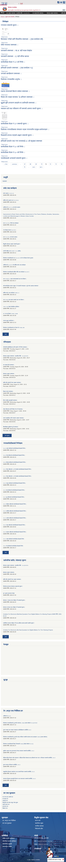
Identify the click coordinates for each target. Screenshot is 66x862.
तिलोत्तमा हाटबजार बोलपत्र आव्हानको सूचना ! (13, 586)
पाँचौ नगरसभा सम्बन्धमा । (9, 45)
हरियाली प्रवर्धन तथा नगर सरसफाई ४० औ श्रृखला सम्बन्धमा (21, 141)
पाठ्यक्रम (5, 181)
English (16, 3)
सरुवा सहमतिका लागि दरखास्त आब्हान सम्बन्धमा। (13, 418)
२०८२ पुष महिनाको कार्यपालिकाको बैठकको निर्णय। (14, 497)
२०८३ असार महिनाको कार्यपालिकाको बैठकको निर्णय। (14, 448)
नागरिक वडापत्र (39, 826)
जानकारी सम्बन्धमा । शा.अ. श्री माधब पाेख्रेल (16, 50)
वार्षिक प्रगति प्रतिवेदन (8, 838)
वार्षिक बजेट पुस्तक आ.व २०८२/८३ (10, 200)
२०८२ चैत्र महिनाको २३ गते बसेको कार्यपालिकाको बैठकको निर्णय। (17, 469)
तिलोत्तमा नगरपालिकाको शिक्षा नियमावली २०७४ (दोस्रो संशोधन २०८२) (18, 743)
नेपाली (21, 3)
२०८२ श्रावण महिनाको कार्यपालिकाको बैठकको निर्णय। (14, 532)
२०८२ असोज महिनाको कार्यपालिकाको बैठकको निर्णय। (14, 518)
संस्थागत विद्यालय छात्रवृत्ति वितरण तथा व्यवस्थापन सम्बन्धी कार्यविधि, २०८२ (19, 778)
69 (36, 164)
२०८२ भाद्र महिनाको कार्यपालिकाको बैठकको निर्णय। (14, 525)
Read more (4, 37)
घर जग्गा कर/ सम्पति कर (8, 796)
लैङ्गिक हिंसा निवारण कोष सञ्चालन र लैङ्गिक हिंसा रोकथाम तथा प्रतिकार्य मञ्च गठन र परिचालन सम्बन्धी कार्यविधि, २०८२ (29, 757)
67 (25, 164)
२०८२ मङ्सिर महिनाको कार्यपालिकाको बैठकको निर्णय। (14, 504)
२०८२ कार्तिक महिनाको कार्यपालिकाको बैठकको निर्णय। (14, 511)
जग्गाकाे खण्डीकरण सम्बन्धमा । (11, 73)
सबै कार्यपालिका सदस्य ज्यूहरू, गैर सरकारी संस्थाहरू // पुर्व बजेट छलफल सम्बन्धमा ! (21, 285)
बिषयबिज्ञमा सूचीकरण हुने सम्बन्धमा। (10, 426)
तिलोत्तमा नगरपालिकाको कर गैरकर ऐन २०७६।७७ (13, 327)
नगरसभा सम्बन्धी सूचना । (9, 25)
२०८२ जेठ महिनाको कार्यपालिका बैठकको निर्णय (13, 546)
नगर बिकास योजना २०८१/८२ (9, 230)
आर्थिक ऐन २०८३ (7, 716)
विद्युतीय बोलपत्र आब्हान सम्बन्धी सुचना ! (11, 244)
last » (41, 167)
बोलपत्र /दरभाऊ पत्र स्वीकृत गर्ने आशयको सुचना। (14, 607)
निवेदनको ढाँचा (39, 828)
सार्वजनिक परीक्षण (7, 846)
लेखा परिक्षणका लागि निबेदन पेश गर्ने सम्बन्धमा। (13, 409)
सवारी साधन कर (6, 804)
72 (50, 164)
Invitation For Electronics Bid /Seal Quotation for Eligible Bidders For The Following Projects (28, 630)
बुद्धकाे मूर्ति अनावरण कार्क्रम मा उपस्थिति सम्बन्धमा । (18, 103)
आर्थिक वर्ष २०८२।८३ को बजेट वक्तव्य (11, 207)
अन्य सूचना (7, 435)
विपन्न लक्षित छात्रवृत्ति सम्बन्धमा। (10, 400)
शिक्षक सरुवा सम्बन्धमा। (8, 391)
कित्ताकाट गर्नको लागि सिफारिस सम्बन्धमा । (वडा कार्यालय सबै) (22, 39)
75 (24, 167)
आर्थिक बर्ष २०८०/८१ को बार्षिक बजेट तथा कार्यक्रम (14, 265)
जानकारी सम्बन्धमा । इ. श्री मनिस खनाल (15, 56)
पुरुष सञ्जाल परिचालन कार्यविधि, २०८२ (11, 764)
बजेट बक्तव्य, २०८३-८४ (8, 193)
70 (41, 164)
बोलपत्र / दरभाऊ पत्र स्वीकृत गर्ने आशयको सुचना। (14, 600)
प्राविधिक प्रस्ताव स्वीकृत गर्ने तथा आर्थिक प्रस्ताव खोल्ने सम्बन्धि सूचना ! (18, 623)
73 (56, 164)
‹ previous (14, 164)
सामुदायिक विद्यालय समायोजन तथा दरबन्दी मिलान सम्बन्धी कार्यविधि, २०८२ (19, 771)
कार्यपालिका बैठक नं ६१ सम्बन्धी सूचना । (15, 124)
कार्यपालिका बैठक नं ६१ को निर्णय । (13, 62)
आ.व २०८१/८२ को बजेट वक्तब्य (10, 237)
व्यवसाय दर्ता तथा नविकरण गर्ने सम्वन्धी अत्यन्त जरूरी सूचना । (22, 108)
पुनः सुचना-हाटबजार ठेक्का (9, 593)
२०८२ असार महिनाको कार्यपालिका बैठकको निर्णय (13, 539)
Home (2, 16)
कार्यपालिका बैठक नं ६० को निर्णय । (13, 147)
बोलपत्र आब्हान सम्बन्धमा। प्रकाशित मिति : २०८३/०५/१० (15, 356)
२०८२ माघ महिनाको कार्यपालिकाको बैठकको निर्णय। (14, 490)
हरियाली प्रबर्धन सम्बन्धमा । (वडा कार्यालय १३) (17, 68)
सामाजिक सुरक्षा (39, 823)
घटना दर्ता (37, 820)
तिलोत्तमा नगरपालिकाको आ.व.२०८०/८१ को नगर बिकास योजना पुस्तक (18, 258)
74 (61, 164)
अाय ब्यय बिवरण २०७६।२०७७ (10, 313)
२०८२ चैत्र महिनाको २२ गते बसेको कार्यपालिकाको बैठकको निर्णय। (17, 476)
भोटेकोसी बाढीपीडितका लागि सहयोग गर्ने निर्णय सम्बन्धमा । (15, 347)
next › (33, 167)
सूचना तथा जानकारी (10, 16)
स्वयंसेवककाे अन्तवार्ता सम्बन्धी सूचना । (14, 158)
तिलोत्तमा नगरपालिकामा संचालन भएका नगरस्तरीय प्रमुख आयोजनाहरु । (25, 129)
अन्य (6, 334)
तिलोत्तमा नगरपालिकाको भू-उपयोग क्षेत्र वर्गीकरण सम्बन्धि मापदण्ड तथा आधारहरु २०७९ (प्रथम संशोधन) (25, 736)
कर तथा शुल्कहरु (7, 823)
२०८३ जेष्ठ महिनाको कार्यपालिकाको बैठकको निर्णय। (14, 455)
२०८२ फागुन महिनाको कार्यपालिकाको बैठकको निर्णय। (14, 483)
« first (5, 164)
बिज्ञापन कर (5, 808)
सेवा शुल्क (16, 802)
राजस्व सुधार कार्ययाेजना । (9, 320)
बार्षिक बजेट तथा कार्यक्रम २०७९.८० (11, 292)
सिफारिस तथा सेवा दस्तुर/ (8, 802)
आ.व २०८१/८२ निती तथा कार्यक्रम (10, 223)
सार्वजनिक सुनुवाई (7, 844)
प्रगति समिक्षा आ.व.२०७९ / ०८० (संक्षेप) (12, 251)
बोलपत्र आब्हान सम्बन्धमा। (47, 13)
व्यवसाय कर (5, 800)
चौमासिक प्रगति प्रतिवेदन (9, 841)
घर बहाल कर (5, 798)
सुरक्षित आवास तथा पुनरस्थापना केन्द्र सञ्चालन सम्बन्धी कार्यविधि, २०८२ (18, 750)
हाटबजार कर (5, 806)
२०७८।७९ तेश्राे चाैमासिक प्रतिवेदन (11, 306)
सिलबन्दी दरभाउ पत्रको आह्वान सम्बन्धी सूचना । (17, 135)
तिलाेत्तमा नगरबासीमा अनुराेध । (11, 79)
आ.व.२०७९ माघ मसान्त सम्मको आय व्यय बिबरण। (13, 299)
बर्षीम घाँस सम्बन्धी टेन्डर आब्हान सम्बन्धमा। (12, 382)
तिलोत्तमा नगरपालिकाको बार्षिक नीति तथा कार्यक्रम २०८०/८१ (16, 271)
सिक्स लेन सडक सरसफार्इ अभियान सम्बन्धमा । (17, 97)
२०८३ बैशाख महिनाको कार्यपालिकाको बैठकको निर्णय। (14, 462)
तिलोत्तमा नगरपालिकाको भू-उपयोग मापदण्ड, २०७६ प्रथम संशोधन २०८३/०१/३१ (20, 723)
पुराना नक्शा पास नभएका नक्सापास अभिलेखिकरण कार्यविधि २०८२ (17, 729)
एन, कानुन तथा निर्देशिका (9, 820)
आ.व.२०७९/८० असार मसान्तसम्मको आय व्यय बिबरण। (15, 278)
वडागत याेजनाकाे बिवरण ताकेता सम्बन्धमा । (15, 91)
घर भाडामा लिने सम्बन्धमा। (33, 13)
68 (30, 164)
